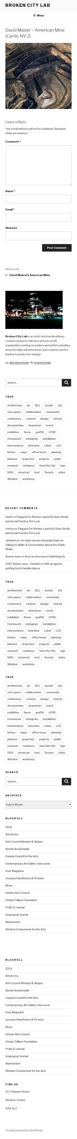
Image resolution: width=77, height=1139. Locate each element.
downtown (34, 425)
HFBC (52, 432)
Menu (40, 15)
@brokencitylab (19, 362)
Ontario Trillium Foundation (21, 900)
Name (10, 191)
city (60, 405)
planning (56, 452)
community (52, 412)
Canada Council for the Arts (21, 856)
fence (27, 432)
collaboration (33, 412)
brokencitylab (42, 362)
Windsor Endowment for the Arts (25, 929)
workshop (28, 479)
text (37, 472)
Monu (8, 885)
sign (62, 465)
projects (44, 459)
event (49, 425)
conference (14, 418)
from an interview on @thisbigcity (45, 556)
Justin (8, 516)
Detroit (57, 418)
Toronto (49, 472)
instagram (32, 438)
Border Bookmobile (17, 849)
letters (11, 452)
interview (33, 445)
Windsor (12, 479)
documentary (15, 425)
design (44, 418)
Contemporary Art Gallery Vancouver (27, 863)
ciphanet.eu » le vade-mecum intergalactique (32, 540)
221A (8, 827)
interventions (15, 445)
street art (24, 472)
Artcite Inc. (12, 834)
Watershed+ (13, 922)
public (57, 459)
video (61, 472)
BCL (37, 405)
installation (49, 438)
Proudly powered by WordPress (24, 1130)
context (31, 418)
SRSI (10, 472)
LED (58, 445)
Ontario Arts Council (17, 892)
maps (23, 452)
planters (12, 459)
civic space (14, 412)
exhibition (13, 432)
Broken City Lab (27, 5)
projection (28, 459)
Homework (14, 438)
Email (10, 209)
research (12, 465)
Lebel (47, 445)
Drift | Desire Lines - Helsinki (22, 563)
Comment (13, 141)
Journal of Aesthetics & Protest (24, 878)
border (49, 405)
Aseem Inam (13, 556)
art (28, 405)
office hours (39, 452)
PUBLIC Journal (15, 907)
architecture (14, 405)
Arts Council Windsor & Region (24, 841)
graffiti (39, 432)
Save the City (47, 465)
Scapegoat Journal (16, 914)
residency (29, 465)
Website (11, 228)
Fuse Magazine (14, 871)
